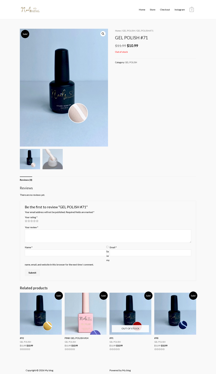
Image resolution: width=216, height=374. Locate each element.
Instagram (180, 9)
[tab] (26, 179)
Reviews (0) (26, 179)
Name (28, 247)
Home (142, 9)
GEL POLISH (128, 30)
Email (113, 247)
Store (152, 9)
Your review (31, 227)
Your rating (31, 217)
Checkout (165, 9)
